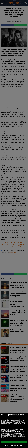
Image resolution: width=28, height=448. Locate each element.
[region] (14, 430)
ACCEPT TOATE (14, 441)
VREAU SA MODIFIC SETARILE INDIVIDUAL (14, 445)
